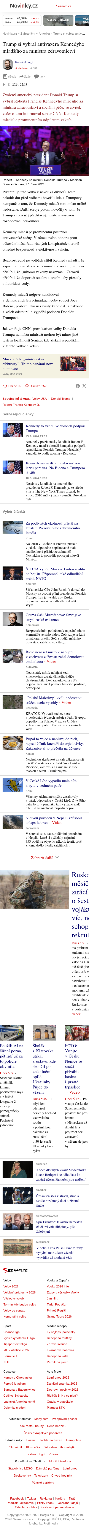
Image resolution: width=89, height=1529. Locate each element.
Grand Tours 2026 (59, 1316)
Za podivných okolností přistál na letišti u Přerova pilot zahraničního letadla (53, 527)
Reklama (46, 1498)
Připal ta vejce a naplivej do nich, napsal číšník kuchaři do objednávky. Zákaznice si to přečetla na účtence (55, 743)
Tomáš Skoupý (24, 62)
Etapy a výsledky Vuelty (63, 1292)
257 (42, 77)
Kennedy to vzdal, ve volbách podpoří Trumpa (55, 428)
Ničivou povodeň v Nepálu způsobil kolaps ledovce (54, 820)
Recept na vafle (57, 1356)
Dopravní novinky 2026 (62, 1389)
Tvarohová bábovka (60, 1350)
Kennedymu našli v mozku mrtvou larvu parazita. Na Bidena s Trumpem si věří (55, 467)
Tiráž (72, 1498)
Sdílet (27, 76)
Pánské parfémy (43, 1482)
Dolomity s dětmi (14, 1407)
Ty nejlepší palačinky (61, 1332)
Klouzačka (33, 1447)
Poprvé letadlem (14, 1383)
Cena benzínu (56, 1426)
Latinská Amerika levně (19, 1401)
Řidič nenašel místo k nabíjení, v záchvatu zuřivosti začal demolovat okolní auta (55, 656)
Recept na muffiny (59, 1338)
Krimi (29, 538)
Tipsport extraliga (15, 1344)
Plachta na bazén (50, 1440)
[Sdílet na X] (84, 386)
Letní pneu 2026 (58, 1377)
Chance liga (11, 1332)
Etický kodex (45, 1503)
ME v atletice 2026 (16, 1350)
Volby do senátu (14, 1310)
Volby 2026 (11, 1286)
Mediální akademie (21, 1503)
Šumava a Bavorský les (19, 1389)
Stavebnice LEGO (20, 1468)
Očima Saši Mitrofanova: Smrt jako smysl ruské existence (53, 617)
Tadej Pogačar (57, 1304)
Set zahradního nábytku (60, 1447)
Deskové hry (22, 1475)
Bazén (30, 1440)
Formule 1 (10, 1356)
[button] (44, 151)
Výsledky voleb (13, 1298)
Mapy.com (41, 1418)
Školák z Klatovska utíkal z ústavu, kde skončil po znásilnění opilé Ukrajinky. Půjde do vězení (44, 1069)
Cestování (32, 708)
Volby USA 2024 (12, 374)
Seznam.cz (63, 6)
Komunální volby (14, 1316)
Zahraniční (32, 828)
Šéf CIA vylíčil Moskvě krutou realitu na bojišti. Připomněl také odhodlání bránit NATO (55, 573)
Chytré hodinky (61, 1475)
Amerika (31, 584)
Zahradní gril (36, 1454)
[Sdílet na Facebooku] (78, 386)
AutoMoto (32, 667)
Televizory (41, 1475)
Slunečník (16, 1447)
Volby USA (39, 398)
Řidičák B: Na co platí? (62, 1395)
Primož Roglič (56, 1310)
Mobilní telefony (60, 1461)
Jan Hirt (52, 1298)
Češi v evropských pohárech (43, 1433)
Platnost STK (56, 1407)
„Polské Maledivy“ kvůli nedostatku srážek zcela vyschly (54, 700)
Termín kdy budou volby (19, 1304)
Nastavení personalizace (57, 1507)
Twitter (31, 1498)
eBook (12, 76)
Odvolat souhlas (26, 1507)
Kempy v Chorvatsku (17, 1377)
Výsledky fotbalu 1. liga (19, 1338)
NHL (6, 1362)
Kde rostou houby (31, 1426)
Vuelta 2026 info (58, 1286)
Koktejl (30, 753)
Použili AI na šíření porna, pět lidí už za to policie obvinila (11, 1056)
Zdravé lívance (57, 1344)
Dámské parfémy (47, 1468)
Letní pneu (70, 1468)
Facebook (17, 1498)
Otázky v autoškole (60, 1401)
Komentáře (33, 625)
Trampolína (73, 1440)
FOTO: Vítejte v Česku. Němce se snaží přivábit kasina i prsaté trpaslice (73, 1066)
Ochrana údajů (68, 1503)
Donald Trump (60, 398)
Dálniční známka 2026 (62, 1383)
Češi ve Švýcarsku (16, 1395)
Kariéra (60, 1498)
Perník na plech (57, 1362)
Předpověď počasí (64, 1418)
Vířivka (53, 1454)
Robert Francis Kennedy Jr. (21, 404)
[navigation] (5, 6)
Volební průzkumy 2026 (19, 1292)
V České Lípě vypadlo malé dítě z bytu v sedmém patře (51, 783)
